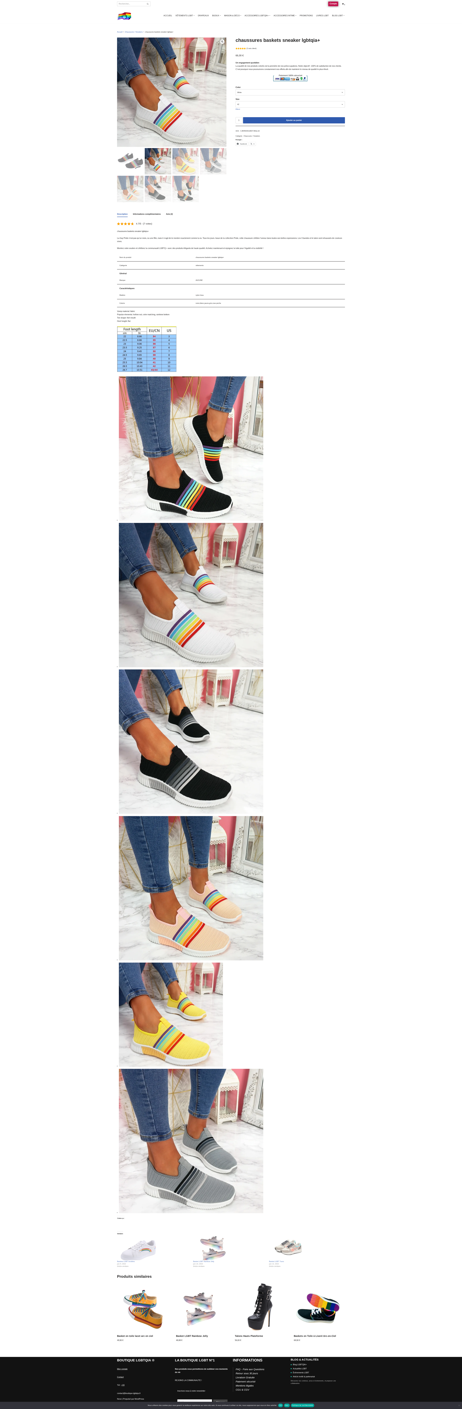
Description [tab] (122, 214)
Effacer (238, 109)
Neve (119, 1399)
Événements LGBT (301, 1373)
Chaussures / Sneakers (134, 32)
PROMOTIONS (306, 16)
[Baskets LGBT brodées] (154, 1248)
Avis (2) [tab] (169, 214)
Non (287, 1405)
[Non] (459, 1405)
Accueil (119, 32)
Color (238, 87)
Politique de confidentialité (302, 1405)
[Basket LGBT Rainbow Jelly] (230, 1248)
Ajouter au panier (294, 120)
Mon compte (122, 1369)
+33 (123, 1385)
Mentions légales (245, 1385)
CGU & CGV (242, 1389)
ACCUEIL (168, 16)
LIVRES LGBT (322, 16)
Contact (120, 1377)
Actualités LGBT (300, 1369)
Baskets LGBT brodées (126, 1261)
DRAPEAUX (203, 16)
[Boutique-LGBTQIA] (124, 15)
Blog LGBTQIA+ (300, 1365)
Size (237, 99)
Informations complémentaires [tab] (147, 214)
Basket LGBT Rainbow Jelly (203, 1261)
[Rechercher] (148, 3)
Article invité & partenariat (304, 1377)
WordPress (139, 1399)
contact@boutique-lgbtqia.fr (129, 1393)
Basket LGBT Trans (276, 1261)
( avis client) (251, 48)
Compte (333, 4)
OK (280, 1405)
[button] (194, 15)
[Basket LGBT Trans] (306, 1248)
